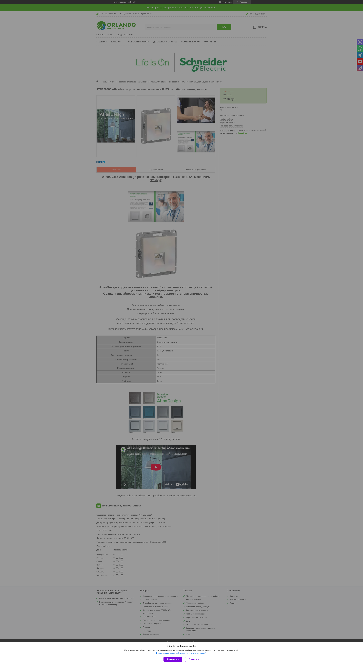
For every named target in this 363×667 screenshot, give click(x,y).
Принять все (173, 659)
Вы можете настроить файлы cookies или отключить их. (180, 653)
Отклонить (194, 659)
